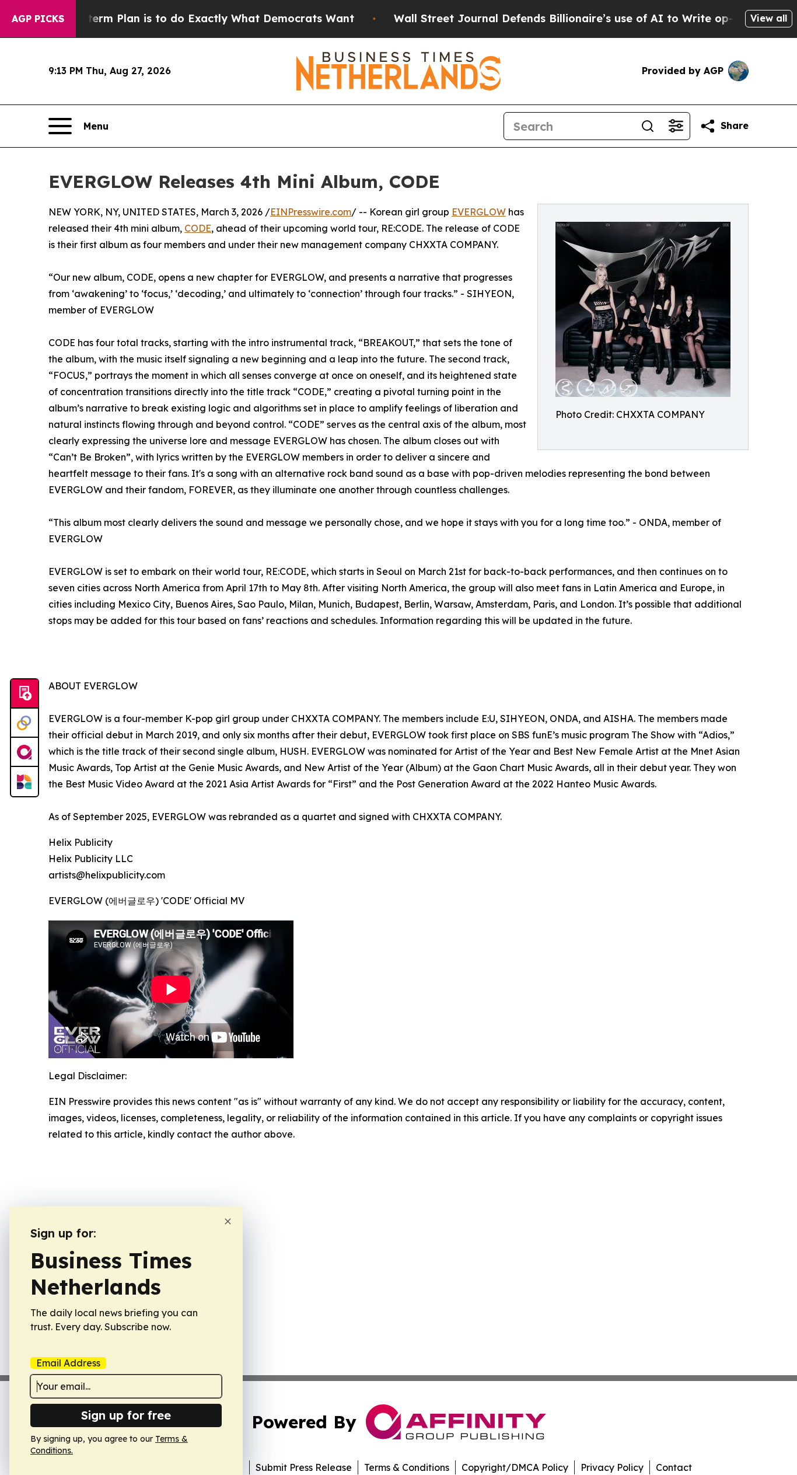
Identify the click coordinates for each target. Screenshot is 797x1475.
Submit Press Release (304, 1467)
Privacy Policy (612, 1467)
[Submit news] (24, 694)
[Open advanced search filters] (676, 126)
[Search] (648, 126)
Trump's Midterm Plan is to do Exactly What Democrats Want (188, 18)
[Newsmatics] (24, 781)
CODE (197, 228)
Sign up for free (126, 1415)
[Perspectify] (24, 723)
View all (768, 18)
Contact (674, 1467)
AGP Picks (38, 19)
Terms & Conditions (406, 1467)
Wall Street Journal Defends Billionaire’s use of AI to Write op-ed (570, 18)
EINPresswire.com (310, 212)
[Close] (227, 1221)
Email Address (68, 1363)
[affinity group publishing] (24, 752)
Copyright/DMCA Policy (515, 1467)
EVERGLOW (479, 212)
